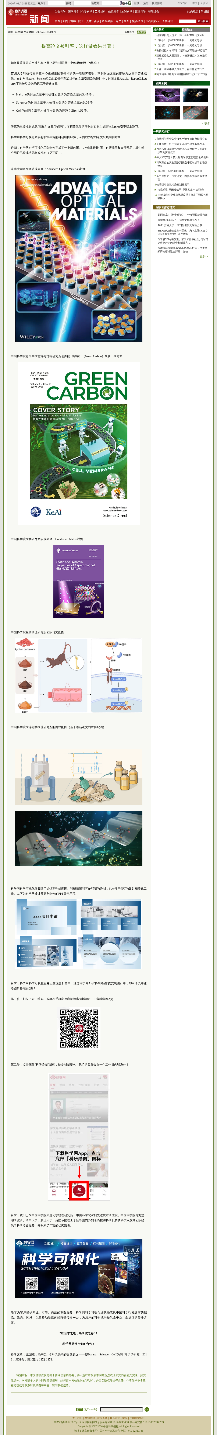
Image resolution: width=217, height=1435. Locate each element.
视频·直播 (137, 21)
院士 (81, 21)
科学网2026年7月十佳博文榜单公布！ (179, 220)
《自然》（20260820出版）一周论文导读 (179, 171)
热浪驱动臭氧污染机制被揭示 (172, 184)
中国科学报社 (137, 1418)
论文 (118, 21)
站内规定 (192, 11)
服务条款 (102, 1418)
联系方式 (115, 1418)
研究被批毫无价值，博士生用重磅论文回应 (180, 35)
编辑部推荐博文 (165, 207)
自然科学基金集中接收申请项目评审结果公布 (181, 138)
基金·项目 (108, 21)
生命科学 (60, 11)
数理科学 (140, 11)
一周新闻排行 (161, 131)
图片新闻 (161, 83)
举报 (124, 1418)
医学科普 (167, 21)
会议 (96, 21)
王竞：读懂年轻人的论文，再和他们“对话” (180, 69)
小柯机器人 (153, 21)
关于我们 (77, 1418)
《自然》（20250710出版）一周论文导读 (179, 64)
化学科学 (86, 11)
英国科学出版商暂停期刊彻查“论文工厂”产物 (181, 74)
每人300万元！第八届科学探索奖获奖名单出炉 (182, 157)
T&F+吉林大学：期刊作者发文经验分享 (180, 225)
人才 (89, 21)
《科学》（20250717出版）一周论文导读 (179, 40)
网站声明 (90, 1418)
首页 (57, 21)
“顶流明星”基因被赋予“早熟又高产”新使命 (180, 189)
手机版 (205, 11)
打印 (79, 1409)
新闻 (65, 21)
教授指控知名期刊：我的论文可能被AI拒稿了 (181, 50)
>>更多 (206, 123)
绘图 (126, 21)
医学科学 (73, 11)
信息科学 (113, 11)
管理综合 (153, 11)
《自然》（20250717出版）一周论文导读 (179, 45)
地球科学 (126, 11)
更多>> (204, 256)
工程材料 (100, 11)
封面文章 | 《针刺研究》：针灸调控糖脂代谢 (183, 214)
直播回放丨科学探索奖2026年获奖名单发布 (180, 143)
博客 (73, 21)
